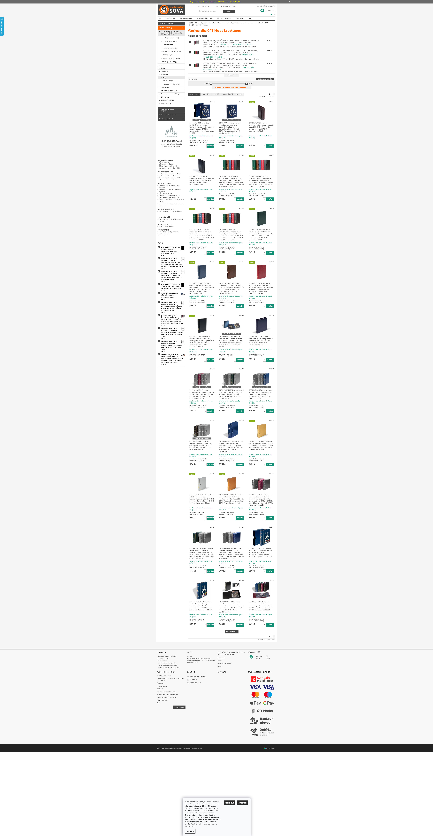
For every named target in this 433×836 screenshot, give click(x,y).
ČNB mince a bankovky (166, 23)
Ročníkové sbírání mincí (164, 676)
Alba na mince (164, 162)
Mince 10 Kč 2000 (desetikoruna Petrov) (171, 220)
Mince (163, 65)
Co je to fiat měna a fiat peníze (166, 692)
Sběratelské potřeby (165, 28)
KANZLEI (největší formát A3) (171, 58)
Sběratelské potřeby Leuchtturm (170, 211)
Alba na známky (167, 81)
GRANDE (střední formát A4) (171, 51)
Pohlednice (164, 74)
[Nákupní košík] (251, 657)
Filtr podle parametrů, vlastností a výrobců (230, 87)
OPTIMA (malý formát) (169, 41)
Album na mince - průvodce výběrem (169, 186)
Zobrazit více (231, 75)
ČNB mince (160, 683)
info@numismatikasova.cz (198, 676)
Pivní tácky (164, 71)
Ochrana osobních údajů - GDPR (167, 663)
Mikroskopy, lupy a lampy (169, 62)
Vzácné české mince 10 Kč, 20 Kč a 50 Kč (171, 201)
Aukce (190, 652)
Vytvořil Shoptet (270, 748)
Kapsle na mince (162, 700)
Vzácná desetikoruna (166, 226)
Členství (220, 666)
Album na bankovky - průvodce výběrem (170, 190)
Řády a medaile (166, 103)
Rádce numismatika (224, 18)
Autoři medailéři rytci (166, 119)
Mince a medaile (162, 686)
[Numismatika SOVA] (171, 10)
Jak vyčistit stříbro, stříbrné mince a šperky (171, 205)
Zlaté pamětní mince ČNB (168, 166)
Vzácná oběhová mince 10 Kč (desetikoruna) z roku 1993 (169, 197)
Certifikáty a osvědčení (224, 663)
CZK (270, 15)
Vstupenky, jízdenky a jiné (169, 91)
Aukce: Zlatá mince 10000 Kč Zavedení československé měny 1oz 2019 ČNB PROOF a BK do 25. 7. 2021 (201, 660)
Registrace (271, 6)
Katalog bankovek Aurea (168, 176)
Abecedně (240, 94)
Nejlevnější (206, 94)
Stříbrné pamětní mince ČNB (169, 168)
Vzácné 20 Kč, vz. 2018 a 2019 (170, 178)
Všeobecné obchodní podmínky (167, 656)
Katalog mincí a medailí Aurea (170, 174)
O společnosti (170, 18)
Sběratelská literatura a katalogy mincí (166, 110)
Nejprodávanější (228, 94)
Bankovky (239, 18)
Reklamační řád (162, 661)
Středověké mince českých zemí (166, 697)
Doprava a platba (186, 18)
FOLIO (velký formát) (169, 55)
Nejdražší (216, 94)
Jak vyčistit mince (165, 194)
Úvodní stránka (160, 18)
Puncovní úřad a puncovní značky (168, 665)
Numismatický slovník (205, 18)
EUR (274, 15)
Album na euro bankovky (168, 180)
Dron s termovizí (165, 236)
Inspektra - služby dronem (168, 232)
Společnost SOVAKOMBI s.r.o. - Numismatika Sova (231, 653)
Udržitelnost (221, 658)
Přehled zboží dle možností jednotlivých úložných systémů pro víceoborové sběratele (172, 33)
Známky (163, 77)
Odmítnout (229, 803)
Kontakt (220, 661)
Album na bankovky (166, 164)
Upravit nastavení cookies (194, 748)
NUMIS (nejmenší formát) (170, 38)
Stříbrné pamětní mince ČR (167, 115)
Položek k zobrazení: (265, 79)
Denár (159, 703)
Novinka (194, 79)
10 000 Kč (160, 689)
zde (193, 826)
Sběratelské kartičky (167, 100)
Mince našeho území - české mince (167, 694)
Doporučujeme (194, 94)
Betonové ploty (164, 234)
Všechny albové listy (170, 48)
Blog (249, 18)
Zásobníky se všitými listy (172, 84)
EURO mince (165, 97)
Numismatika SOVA (195, 682)
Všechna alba (168, 44)
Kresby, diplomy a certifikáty (170, 94)
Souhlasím (242, 803)
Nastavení (190, 831)
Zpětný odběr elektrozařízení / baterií (169, 667)
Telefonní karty (165, 87)
